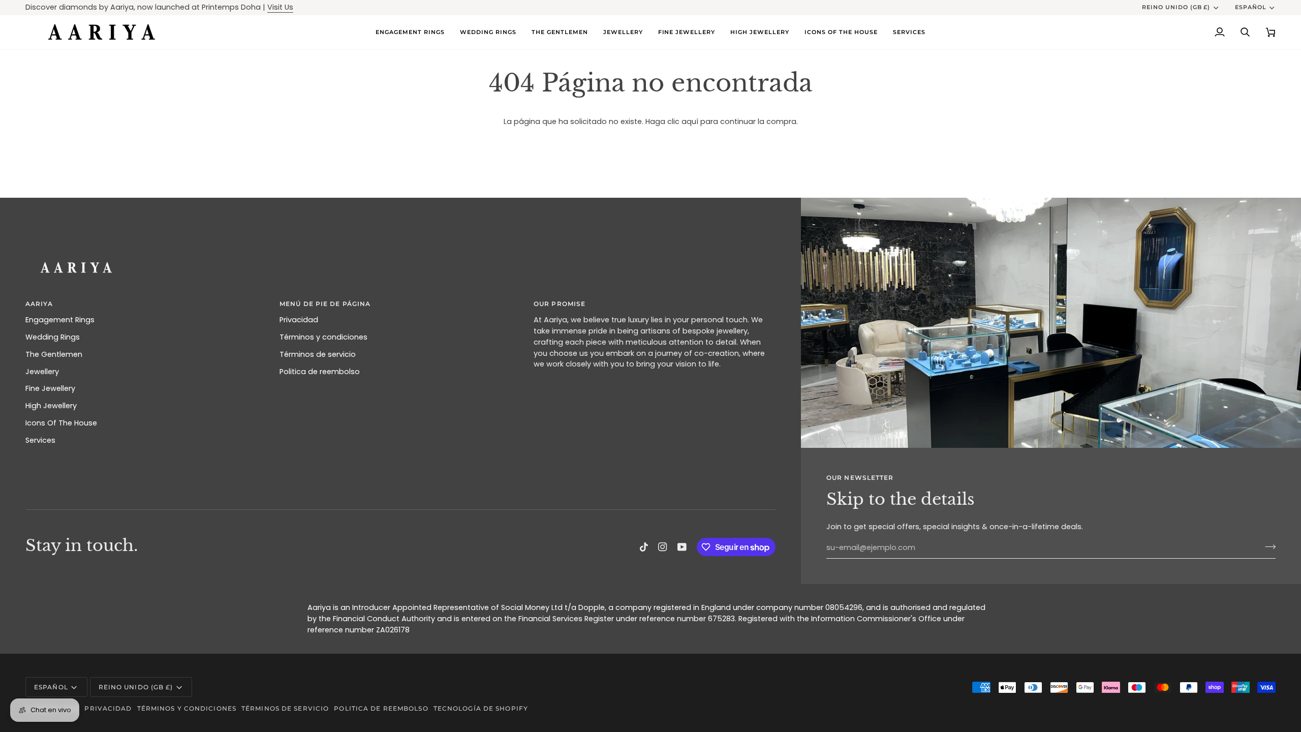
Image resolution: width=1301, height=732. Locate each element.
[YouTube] (682, 547)
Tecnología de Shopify (480, 708)
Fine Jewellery (50, 388)
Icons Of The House (61, 423)
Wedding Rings (52, 337)
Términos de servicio (318, 354)
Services (40, 440)
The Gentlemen (53, 354)
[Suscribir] (1267, 546)
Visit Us (280, 7)
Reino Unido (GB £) (1176, 7)
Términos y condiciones (323, 337)
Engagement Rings (60, 320)
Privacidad (299, 320)
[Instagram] (662, 547)
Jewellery (42, 372)
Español (1250, 7)
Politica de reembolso (320, 372)
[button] (488, 32)
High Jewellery (51, 406)
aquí (690, 121)
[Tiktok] (644, 547)
